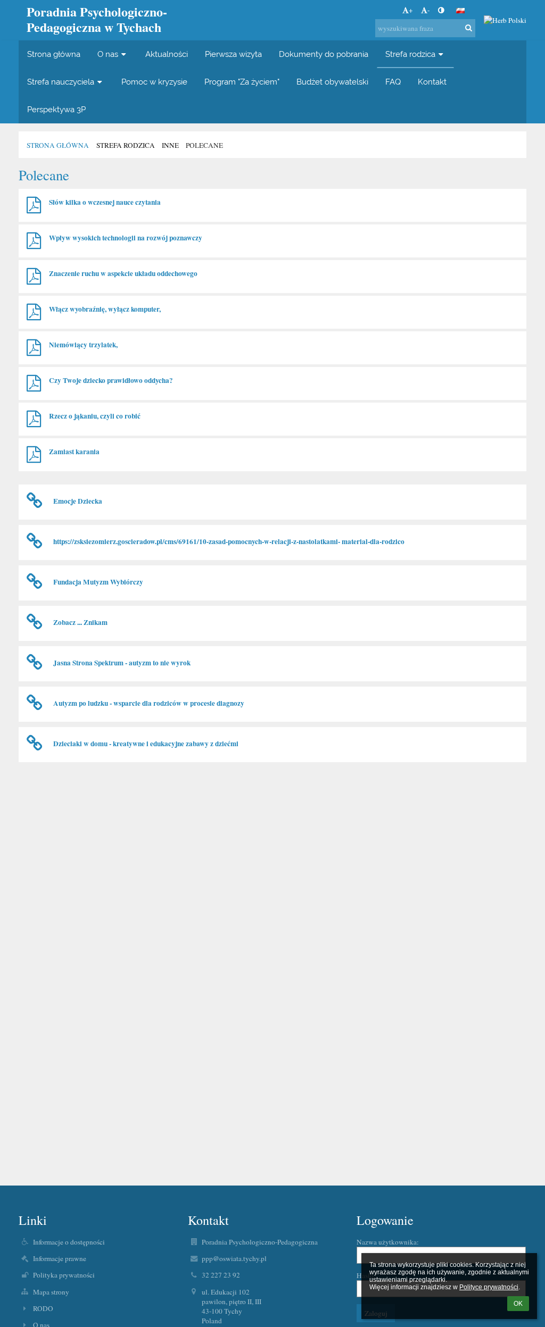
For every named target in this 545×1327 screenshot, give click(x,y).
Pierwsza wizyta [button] (233, 54)
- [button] (428, 10)
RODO (43, 1308)
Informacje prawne (59, 1258)
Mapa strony (51, 1292)
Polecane (204, 145)
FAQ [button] (393, 81)
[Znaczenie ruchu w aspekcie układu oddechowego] (34, 276)
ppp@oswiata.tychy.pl (234, 1258)
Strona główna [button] (53, 54)
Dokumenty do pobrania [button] (323, 54)
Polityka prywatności (64, 1275)
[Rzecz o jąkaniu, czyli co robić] (34, 419)
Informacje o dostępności (69, 1242)
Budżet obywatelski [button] (332, 81)
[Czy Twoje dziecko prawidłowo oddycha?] (34, 383)
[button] (440, 10)
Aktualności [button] (166, 54)
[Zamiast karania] (34, 454)
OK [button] (518, 1303)
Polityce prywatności (488, 1287)
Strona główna (58, 145)
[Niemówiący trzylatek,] (34, 347)
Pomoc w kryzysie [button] (154, 81)
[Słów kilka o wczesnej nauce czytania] (34, 205)
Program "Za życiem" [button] (241, 81)
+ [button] (411, 10)
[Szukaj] (469, 27)
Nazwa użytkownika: (388, 1242)
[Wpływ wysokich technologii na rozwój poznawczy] (34, 240)
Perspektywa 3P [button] (56, 109)
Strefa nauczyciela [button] (60, 81)
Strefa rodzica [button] (410, 54)
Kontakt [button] (432, 81)
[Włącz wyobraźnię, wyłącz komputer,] (34, 312)
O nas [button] (107, 54)
